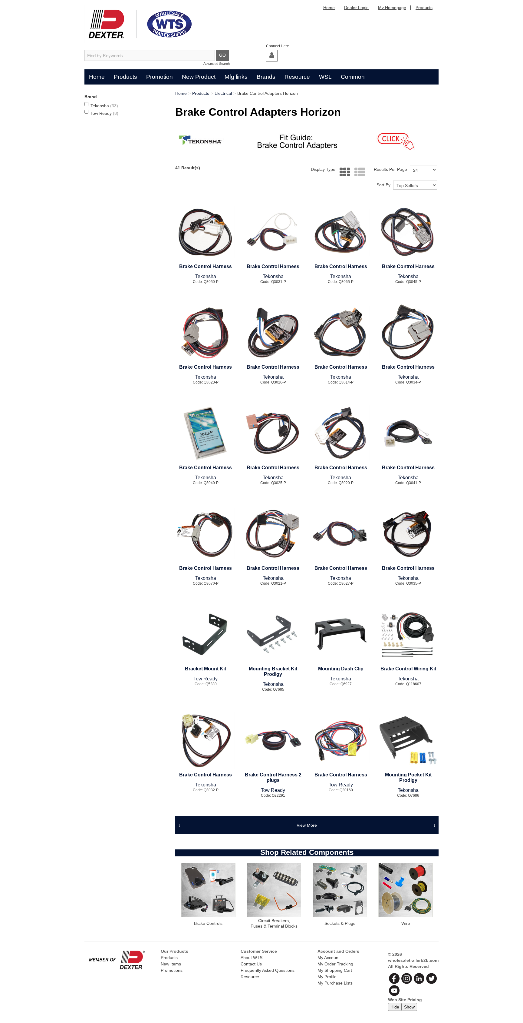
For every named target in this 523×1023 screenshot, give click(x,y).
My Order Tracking (335, 964)
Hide (394, 1007)
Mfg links (236, 77)
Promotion (159, 77)
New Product (198, 77)
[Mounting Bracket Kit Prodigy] (273, 634)
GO (222, 55)
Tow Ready (104, 113)
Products (424, 7)
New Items (171, 964)
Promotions (172, 970)
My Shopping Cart (334, 970)
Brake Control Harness (205, 266)
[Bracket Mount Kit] (206, 634)
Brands (266, 77)
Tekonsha (104, 105)
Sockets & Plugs (339, 923)
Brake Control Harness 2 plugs (273, 777)
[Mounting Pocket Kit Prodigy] (408, 740)
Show (409, 1007)
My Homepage (392, 7)
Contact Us (251, 964)
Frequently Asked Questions (267, 970)
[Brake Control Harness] (206, 232)
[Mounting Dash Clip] (341, 634)
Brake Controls (208, 923)
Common (353, 77)
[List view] (358, 172)
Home (329, 7)
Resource (297, 77)
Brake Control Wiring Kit (408, 668)
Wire (405, 923)
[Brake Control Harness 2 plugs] (273, 740)
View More (307, 825)
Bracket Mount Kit (205, 668)
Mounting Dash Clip (340, 668)
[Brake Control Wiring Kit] (408, 634)
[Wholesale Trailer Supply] (140, 24)
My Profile (327, 976)
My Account (328, 957)
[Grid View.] (343, 172)
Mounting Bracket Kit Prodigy (273, 671)
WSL (325, 77)
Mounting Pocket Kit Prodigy (408, 777)
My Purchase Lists (335, 983)
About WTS (251, 957)
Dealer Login (356, 7)
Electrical (223, 93)
